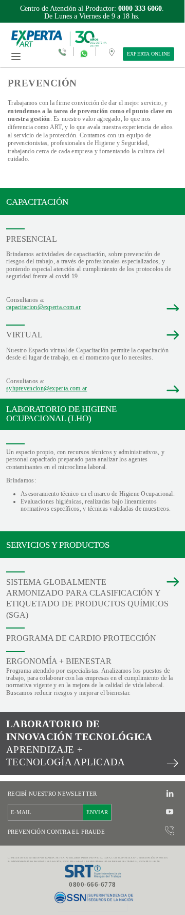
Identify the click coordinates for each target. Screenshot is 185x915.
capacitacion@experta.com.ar (43, 307)
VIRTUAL (24, 334)
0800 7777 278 (136, 8)
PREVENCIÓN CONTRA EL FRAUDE (56, 832)
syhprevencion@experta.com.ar (46, 388)
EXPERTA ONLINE (149, 54)
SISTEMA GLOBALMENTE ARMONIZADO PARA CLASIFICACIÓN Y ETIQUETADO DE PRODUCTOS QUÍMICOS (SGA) (87, 598)
